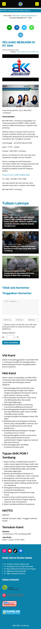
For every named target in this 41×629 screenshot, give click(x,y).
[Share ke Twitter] (24, 27)
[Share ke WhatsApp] (31, 28)
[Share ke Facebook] (17, 27)
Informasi (35, 52)
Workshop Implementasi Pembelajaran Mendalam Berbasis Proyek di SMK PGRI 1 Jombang (19, 273)
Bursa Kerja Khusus (29, 15)
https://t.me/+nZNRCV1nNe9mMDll (16, 175)
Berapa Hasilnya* (9, 333)
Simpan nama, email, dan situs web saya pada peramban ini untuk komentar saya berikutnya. (19, 326)
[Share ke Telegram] (20, 35)
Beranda (16, 15)
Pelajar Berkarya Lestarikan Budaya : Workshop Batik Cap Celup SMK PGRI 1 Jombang (20, 248)
